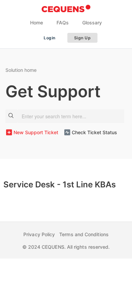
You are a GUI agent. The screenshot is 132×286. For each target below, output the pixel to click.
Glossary (92, 22)
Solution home (21, 70)
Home (36, 22)
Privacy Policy (39, 234)
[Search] (11, 116)
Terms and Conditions (84, 234)
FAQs (63, 22)
